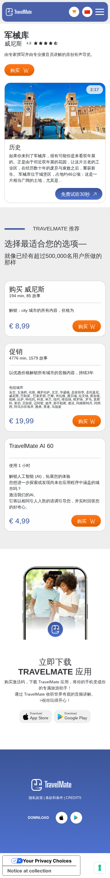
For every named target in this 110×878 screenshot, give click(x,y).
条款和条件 (54, 798)
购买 (15, 70)
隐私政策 (36, 798)
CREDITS (73, 798)
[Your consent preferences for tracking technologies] (99, 867)
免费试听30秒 (76, 194)
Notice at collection (29, 871)
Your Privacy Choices (47, 861)
